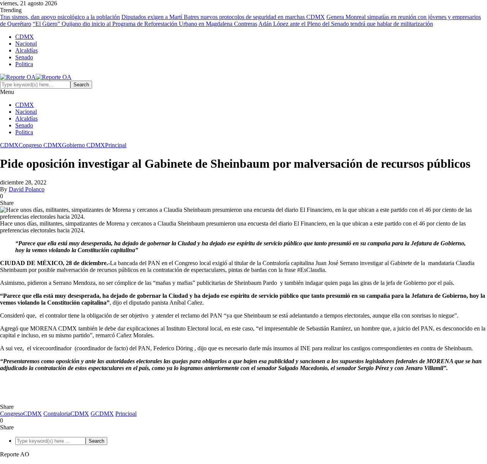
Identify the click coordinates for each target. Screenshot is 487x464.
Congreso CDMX (40, 145)
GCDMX (102, 413)
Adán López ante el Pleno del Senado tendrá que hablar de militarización (345, 24)
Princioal (126, 413)
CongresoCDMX (21, 413)
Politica (24, 64)
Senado (24, 57)
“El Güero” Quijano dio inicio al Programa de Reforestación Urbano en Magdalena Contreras (145, 24)
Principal (115, 145)
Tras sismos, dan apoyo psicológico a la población (60, 17)
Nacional (26, 43)
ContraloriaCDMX (66, 413)
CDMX (24, 36)
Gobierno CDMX (83, 145)
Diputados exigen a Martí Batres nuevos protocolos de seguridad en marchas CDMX (223, 17)
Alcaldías (26, 50)
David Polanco (27, 189)
